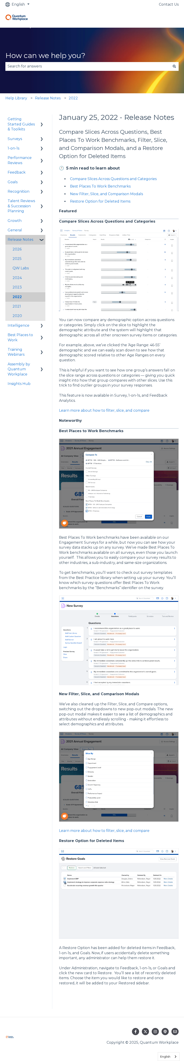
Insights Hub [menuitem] (19, 384)
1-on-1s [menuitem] (13, 148)
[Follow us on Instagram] (155, 1031)
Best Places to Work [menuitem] (20, 337)
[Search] (174, 66)
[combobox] (87, 66)
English (165, 1056)
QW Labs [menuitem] (21, 268)
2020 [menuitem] (17, 316)
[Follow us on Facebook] (135, 1031)
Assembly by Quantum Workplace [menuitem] (19, 369)
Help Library (16, 98)
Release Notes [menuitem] (20, 239)
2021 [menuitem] (17, 306)
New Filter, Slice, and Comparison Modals (106, 194)
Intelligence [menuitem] (18, 325)
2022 (73, 98)
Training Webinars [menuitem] (16, 352)
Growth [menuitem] (15, 221)
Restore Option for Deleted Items (100, 201)
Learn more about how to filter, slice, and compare (104, 410)
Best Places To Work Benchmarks (100, 186)
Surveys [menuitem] (15, 139)
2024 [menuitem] (17, 278)
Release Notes (48, 98)
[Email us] (175, 1031)
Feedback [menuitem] (17, 172)
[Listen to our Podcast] (165, 1031)
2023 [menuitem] (17, 287)
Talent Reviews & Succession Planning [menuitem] (21, 206)
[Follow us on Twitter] (145, 1031)
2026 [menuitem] (17, 249)
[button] (41, 119)
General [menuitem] (15, 230)
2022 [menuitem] (17, 297)
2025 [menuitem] (17, 259)
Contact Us (169, 4)
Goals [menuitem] (13, 182)
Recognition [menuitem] (18, 191)
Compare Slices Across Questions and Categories (113, 179)
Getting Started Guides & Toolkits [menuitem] (21, 124)
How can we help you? (45, 55)
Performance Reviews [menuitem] (20, 160)
